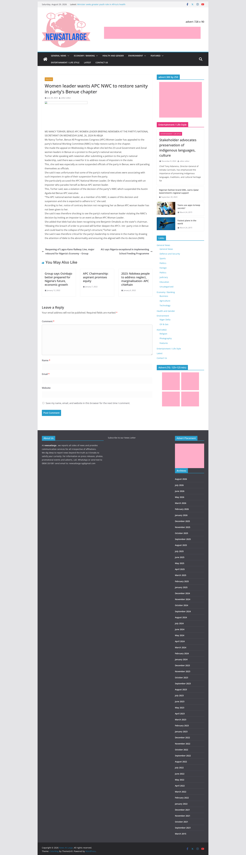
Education (164, 282)
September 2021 (183, 827)
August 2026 (181, 479)
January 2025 (181, 587)
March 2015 (180, 833)
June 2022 (179, 773)
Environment (135, 55)
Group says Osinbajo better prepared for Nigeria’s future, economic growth (58, 279)
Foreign (163, 267)
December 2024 (182, 593)
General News (58, 55)
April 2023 (180, 713)
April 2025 (180, 569)
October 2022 (181, 749)
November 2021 (182, 815)
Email (46, 374)
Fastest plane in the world (187, 222)
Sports (163, 258)
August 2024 (181, 617)
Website (46, 387)
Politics (49, 79)
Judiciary (164, 277)
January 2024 (181, 659)
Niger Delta (165, 319)
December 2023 (182, 665)
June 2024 (179, 629)
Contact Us (102, 62)
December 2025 (182, 521)
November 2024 (182, 599)
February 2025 (182, 581)
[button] (67, 56)
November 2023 (182, 671)
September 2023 (183, 683)
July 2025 (179, 551)
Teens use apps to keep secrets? (189, 206)
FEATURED (155, 55)
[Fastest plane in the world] (166, 224)
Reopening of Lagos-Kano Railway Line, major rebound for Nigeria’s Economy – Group (69, 251)
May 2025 (179, 563)
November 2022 (182, 743)
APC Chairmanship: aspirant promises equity (95, 277)
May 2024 (179, 635)
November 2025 (182, 527)
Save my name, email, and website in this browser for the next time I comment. (88, 403)
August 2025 (181, 545)
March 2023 (180, 719)
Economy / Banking (84, 55)
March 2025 (180, 575)
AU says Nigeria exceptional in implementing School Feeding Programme (125, 251)
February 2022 (182, 797)
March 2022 (180, 791)
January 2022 (181, 803)
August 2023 (181, 689)
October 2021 (181, 821)
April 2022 (180, 785)
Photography (166, 338)
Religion (163, 333)
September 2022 (183, 755)
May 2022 (179, 779)
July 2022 (179, 767)
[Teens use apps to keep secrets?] (166, 209)
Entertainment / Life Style (65, 62)
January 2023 (181, 731)
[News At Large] (45, 59)
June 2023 (179, 701)
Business (164, 296)
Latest (87, 62)
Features (164, 343)
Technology (165, 305)
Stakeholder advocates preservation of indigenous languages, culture (177, 148)
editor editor (66, 98)
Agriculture (165, 300)
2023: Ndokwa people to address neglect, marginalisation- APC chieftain (135, 279)
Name (46, 360)
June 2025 (179, 557)
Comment (48, 321)
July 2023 (179, 695)
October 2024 (181, 605)
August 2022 (181, 761)
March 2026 (180, 503)
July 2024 (179, 623)
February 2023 (182, 725)
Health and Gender (113, 55)
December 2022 (182, 737)
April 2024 (180, 641)
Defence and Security (170, 253)
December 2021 (182, 809)
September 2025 (183, 539)
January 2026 (181, 515)
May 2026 (179, 497)
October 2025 (181, 533)
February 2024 (182, 653)
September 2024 (183, 611)
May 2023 (179, 707)
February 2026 (182, 509)
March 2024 (180, 647)
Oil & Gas (164, 324)
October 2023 (181, 677)
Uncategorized (166, 286)
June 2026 (179, 491)
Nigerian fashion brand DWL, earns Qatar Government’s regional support (179, 191)
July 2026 (179, 485)
